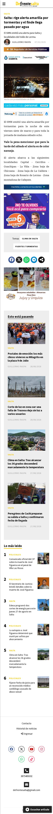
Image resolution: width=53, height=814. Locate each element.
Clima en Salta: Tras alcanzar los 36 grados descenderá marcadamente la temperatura (26, 463)
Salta (7, 13)
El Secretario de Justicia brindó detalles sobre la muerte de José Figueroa (21, 586)
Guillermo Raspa (21, 42)
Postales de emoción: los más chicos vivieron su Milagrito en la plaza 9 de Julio (25, 357)
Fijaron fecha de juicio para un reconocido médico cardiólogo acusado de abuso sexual (22, 687)
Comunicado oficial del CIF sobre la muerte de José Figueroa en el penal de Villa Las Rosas (22, 564)
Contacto (26, 723)
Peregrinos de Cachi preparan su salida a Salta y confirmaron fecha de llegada (26, 517)
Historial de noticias (26, 728)
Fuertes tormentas (26, 246)
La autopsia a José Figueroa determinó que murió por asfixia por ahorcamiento (20, 635)
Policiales (15, 554)
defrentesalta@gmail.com (26, 790)
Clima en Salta (30, 238)
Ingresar (28, 733)
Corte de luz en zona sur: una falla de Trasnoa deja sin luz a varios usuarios (25, 410)
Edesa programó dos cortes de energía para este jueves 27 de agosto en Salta (22, 610)
